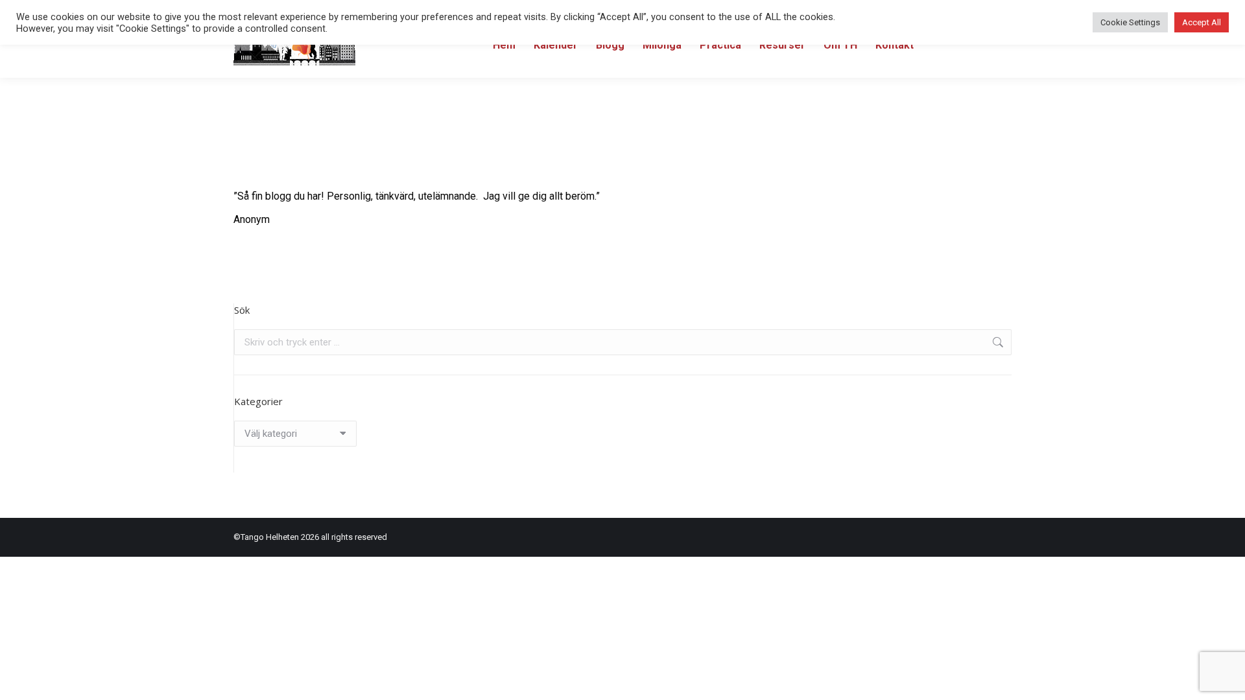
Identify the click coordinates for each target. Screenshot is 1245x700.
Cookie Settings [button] (1130, 22)
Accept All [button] (1201, 22)
